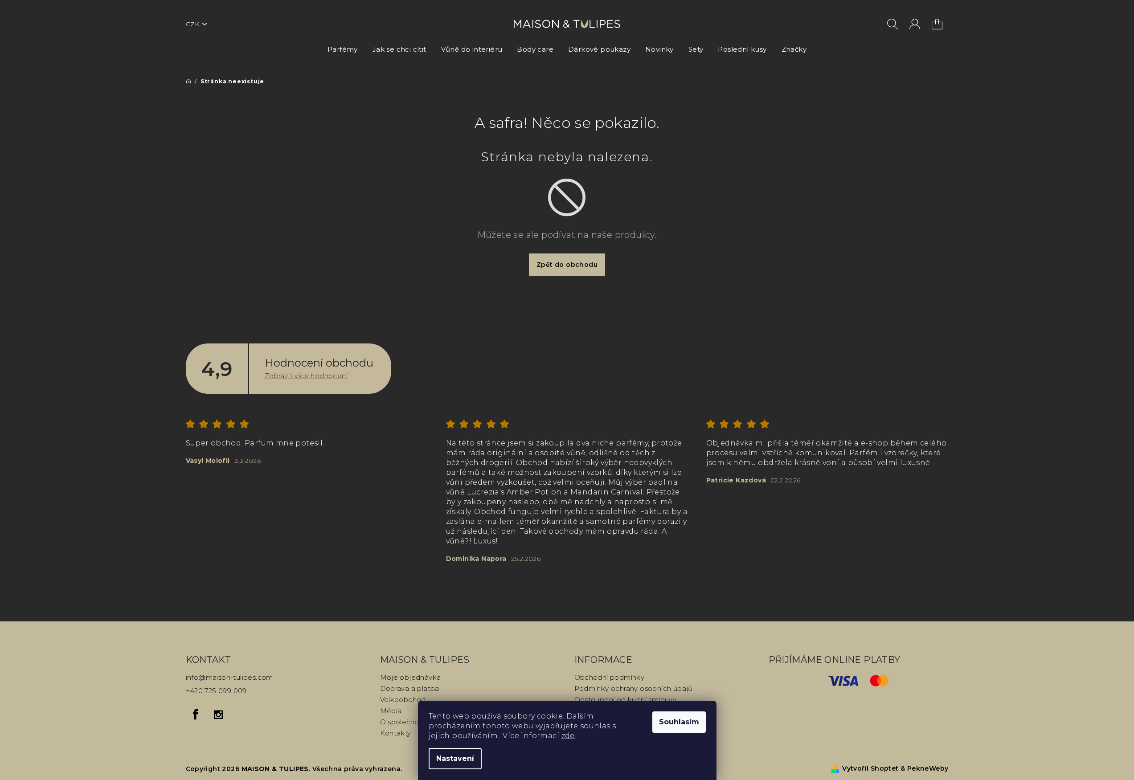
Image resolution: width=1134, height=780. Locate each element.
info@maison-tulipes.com (229, 677)
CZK (192, 24)
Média (391, 710)
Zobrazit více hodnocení (306, 376)
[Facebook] (196, 714)
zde (568, 735)
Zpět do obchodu (567, 265)
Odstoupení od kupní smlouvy (625, 699)
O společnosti (403, 722)
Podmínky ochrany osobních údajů (633, 688)
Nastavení (455, 758)
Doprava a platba (409, 688)
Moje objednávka (410, 677)
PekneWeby (928, 768)
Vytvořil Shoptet (870, 768)
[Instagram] (218, 714)
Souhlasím (679, 722)
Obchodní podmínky (609, 677)
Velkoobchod (403, 699)
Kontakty (395, 733)
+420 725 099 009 (216, 690)
